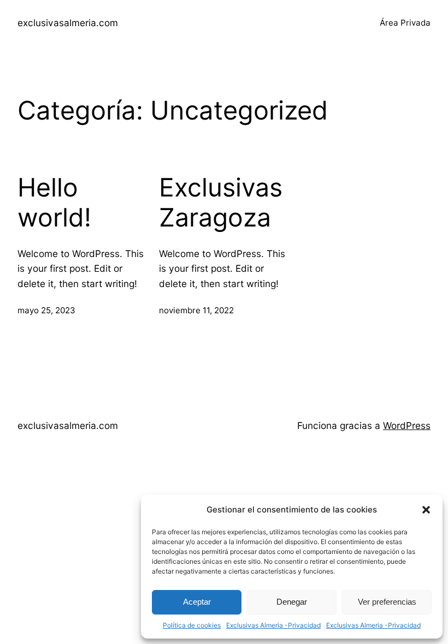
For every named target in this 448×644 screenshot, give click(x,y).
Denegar (291, 601)
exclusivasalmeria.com (67, 22)
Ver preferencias (387, 601)
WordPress (407, 425)
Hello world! (54, 202)
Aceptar (197, 601)
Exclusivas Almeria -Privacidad (273, 625)
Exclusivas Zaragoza (220, 202)
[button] (426, 509)
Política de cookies (192, 625)
